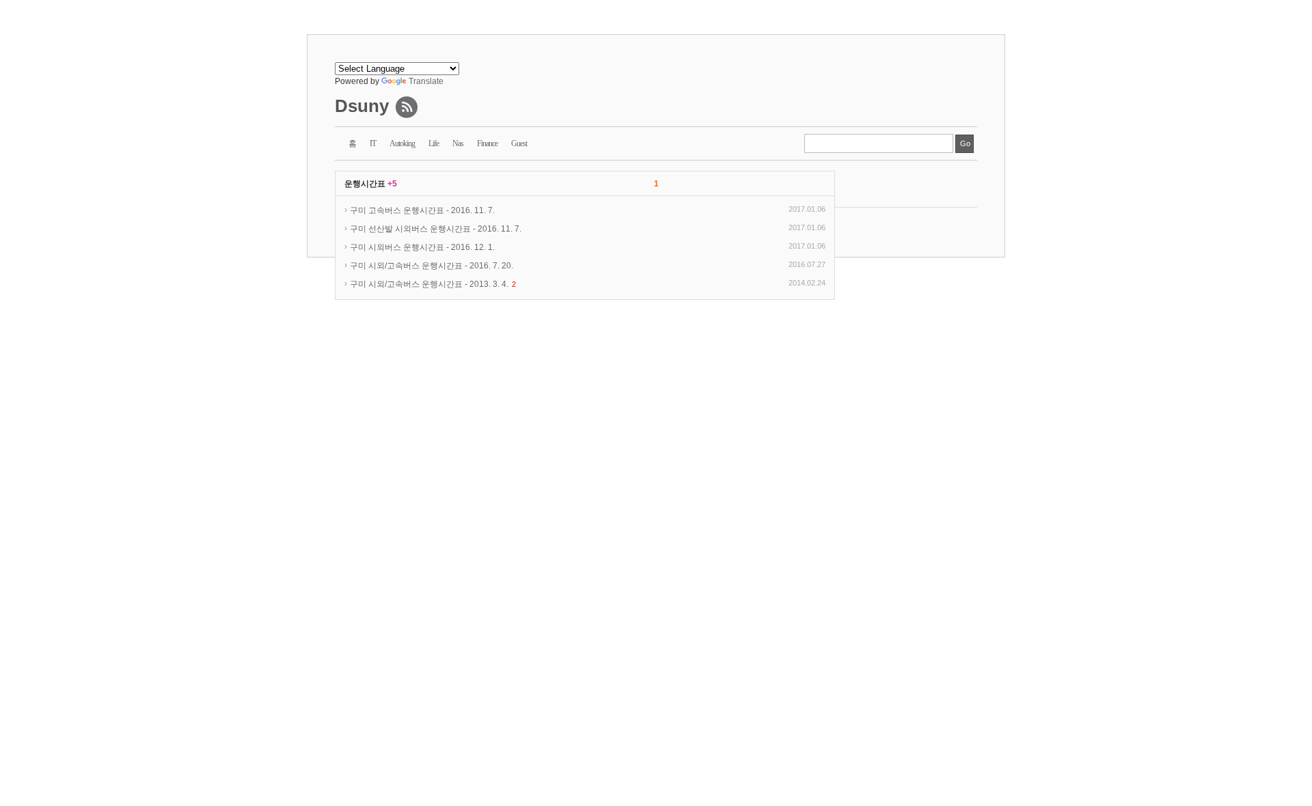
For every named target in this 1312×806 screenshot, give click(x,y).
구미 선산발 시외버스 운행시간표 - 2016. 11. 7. (435, 229)
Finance (487, 143)
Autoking (402, 143)
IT (373, 143)
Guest (519, 143)
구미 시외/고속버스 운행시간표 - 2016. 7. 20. (431, 265)
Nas (457, 143)
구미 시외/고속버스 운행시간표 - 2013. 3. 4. (433, 284)
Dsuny (362, 106)
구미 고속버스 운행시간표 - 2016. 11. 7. (422, 210)
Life (433, 143)
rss (407, 107)
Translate (426, 81)
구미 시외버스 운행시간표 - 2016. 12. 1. (422, 247)
